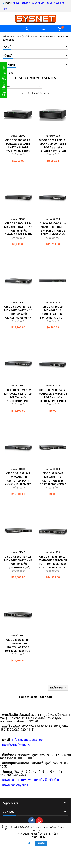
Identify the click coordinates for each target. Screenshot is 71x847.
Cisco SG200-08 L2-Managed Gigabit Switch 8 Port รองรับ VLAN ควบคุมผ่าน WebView (18, 147)
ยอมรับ (41, 843)
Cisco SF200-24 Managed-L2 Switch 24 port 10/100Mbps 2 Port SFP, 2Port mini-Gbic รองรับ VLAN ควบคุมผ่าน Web (53, 317)
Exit (29, 843)
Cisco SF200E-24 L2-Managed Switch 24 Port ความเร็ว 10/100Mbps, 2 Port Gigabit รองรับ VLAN (53, 397)
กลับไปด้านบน (58, 687)
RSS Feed (8, 72)
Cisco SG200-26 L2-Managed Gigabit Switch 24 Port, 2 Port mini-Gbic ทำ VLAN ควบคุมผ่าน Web (52, 231)
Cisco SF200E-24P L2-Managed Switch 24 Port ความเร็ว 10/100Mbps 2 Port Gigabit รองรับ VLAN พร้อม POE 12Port (18, 484)
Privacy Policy (37, 836)
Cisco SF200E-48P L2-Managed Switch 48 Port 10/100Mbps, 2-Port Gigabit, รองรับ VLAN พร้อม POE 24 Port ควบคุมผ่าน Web (18, 650)
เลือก (22, 86)
